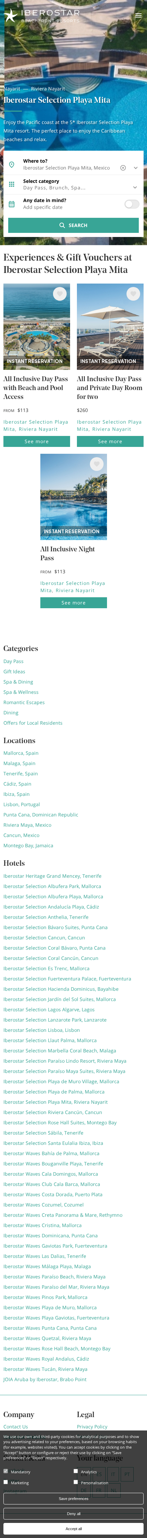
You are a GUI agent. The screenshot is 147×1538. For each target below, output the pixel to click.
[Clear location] (123, 167)
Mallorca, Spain (21, 753)
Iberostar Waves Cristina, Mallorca (42, 1225)
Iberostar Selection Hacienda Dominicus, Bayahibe (61, 989)
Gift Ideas (14, 671)
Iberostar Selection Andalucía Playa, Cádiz (51, 906)
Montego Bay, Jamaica (28, 845)
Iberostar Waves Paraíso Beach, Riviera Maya (54, 1276)
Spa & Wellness (21, 692)
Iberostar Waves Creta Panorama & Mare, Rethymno (62, 1215)
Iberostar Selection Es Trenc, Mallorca (46, 968)
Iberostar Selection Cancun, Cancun (44, 937)
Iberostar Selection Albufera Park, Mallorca (52, 886)
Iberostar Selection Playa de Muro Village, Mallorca (61, 1081)
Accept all (74, 1529)
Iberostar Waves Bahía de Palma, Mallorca (51, 1153)
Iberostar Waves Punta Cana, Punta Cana (50, 1328)
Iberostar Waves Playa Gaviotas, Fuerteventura (56, 1317)
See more (37, 441)
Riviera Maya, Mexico (27, 825)
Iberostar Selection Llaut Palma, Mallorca (50, 1040)
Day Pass (13, 661)
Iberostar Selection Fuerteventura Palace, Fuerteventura (67, 978)
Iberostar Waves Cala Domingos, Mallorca (50, 1174)
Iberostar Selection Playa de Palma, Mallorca (54, 1091)
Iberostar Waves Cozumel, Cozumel (43, 1204)
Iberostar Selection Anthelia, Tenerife (46, 917)
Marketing (20, 1482)
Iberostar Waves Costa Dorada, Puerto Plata (53, 1194)
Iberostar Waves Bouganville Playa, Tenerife (53, 1163)
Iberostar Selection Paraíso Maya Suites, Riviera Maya (64, 1071)
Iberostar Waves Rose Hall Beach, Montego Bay (56, 1348)
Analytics (89, 1471)
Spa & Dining (18, 681)
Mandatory (20, 1471)
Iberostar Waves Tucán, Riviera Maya (45, 1369)
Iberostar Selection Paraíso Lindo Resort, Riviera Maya (64, 1061)
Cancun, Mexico (21, 835)
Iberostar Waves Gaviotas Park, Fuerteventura (55, 1245)
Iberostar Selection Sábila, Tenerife (43, 1132)
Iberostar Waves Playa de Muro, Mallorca (50, 1307)
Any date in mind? (44, 200)
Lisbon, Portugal (21, 804)
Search (78, 225)
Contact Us (15, 1426)
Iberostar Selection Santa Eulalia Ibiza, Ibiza (53, 1143)
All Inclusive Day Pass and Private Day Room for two (110, 388)
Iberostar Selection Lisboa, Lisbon (41, 1030)
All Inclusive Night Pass (67, 554)
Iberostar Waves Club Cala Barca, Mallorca (51, 1184)
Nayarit (11, 88)
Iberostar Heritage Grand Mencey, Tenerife (52, 876)
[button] (73, 188)
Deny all (73, 1514)
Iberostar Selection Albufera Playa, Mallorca (53, 896)
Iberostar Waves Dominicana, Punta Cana (50, 1235)
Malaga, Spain (19, 763)
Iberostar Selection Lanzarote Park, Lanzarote (55, 1019)
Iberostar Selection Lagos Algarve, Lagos (49, 1009)
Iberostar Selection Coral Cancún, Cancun (50, 958)
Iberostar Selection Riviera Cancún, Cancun (52, 1112)
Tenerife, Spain (20, 773)
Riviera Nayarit (48, 88)
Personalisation (94, 1482)
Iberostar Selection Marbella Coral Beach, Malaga (59, 1050)
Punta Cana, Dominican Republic (40, 814)
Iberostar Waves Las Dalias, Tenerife (44, 1256)
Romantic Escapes (24, 702)
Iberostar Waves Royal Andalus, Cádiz (46, 1358)
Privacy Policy (92, 1426)
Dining (10, 712)
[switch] (131, 204)
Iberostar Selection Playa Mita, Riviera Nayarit (55, 1102)
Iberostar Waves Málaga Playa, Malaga (47, 1266)
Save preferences (74, 1499)
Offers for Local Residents (33, 723)
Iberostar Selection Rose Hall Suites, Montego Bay (60, 1122)
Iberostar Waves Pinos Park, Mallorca (45, 1297)
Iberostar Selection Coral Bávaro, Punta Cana (54, 948)
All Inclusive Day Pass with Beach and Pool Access (35, 388)
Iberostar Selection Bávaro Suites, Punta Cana (55, 927)
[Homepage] (41, 15)
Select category (41, 181)
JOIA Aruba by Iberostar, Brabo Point (44, 1379)
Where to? (35, 161)
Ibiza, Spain (16, 794)
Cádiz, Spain (17, 783)
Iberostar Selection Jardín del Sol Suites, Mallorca (59, 999)
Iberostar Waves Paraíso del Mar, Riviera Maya (56, 1287)
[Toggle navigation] (138, 15)
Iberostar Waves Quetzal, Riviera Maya (47, 1338)
